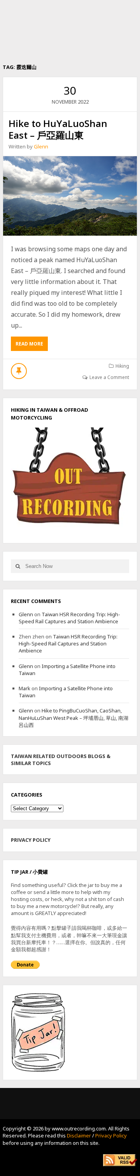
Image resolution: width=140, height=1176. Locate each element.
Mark (24, 688)
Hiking (122, 366)
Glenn (41, 146)
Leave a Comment (109, 377)
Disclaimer (79, 1135)
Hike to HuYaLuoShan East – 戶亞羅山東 (58, 129)
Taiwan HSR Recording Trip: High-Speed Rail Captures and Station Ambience (69, 618)
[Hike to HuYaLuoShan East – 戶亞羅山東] (70, 196)
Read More (32, 345)
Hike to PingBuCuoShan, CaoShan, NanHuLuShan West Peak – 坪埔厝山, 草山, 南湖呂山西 (73, 717)
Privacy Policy (111, 1135)
